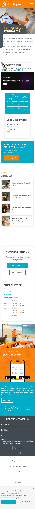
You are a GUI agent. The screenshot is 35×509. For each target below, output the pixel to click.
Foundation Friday (12, 130)
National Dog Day (12, 124)
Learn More (6, 400)
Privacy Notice (17, 472)
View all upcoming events (13, 135)
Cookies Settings (26, 501)
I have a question (16, 272)
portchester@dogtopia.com (10, 297)
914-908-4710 (7, 294)
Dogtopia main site (17, 461)
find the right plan (11, 158)
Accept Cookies (8, 502)
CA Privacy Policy (17, 477)
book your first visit (17, 265)
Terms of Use (17, 482)
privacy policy (23, 441)
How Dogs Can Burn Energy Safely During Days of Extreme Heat (21, 220)
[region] (17, 498)
